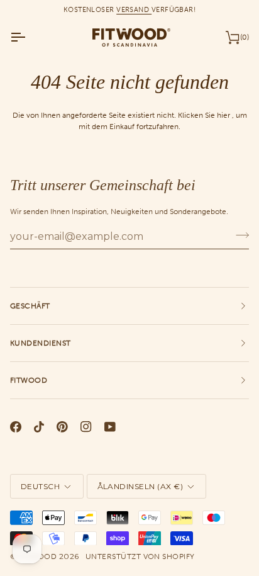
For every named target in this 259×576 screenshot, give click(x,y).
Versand (134, 9)
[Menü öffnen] (29, 37)
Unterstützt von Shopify (140, 556)
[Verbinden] (238, 235)
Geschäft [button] (30, 306)
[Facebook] (15, 426)
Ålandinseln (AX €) (140, 486)
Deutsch (40, 486)
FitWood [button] (28, 380)
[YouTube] (110, 426)
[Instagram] (86, 426)
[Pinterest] (62, 426)
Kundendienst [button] (40, 343)
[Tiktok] (39, 426)
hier (223, 115)
